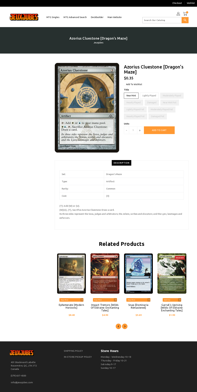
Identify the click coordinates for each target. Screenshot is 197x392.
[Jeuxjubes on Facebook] (5, 3)
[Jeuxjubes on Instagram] (10, 3)
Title (126, 89)
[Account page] (178, 14)
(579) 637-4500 (18, 375)
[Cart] (185, 14)
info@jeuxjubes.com (22, 382)
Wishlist (191, 3)
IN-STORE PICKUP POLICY (78, 357)
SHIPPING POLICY (73, 351)
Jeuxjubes (99, 42)
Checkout (177, 3)
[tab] (121, 163)
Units (126, 124)
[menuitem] (53, 17)
